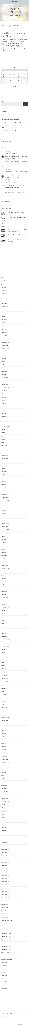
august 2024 (4, 352)
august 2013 (4, 766)
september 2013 (5, 762)
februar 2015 (4, 707)
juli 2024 (3, 355)
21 (18, 78)
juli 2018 (3, 575)
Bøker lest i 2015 (5, 862)
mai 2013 (3, 775)
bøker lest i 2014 (5, 859)
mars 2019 (3, 549)
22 (21, 78)
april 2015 (3, 701)
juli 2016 (3, 652)
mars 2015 (3, 704)
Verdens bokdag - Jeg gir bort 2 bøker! (17, 217)
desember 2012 (4, 791)
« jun (13, 86)
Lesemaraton (4, 923)
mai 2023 (3, 400)
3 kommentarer (21, 54)
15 (21, 76)
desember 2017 (4, 597)
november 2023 (5, 381)
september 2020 (5, 500)
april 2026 (3, 293)
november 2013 (5, 756)
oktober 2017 (4, 604)
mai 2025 (3, 322)
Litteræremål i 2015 (6, 952)
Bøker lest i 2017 (5, 868)
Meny (15, 2)
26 (10, 80)
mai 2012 (3, 814)
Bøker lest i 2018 (5, 872)
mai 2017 (3, 620)
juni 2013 (3, 772)
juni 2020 (3, 507)
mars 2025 (3, 329)
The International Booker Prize (8, 985)
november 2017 (5, 601)
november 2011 (5, 833)
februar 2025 (4, 332)
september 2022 (5, 426)
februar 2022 (4, 445)
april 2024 (3, 364)
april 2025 (3, 326)
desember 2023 (4, 377)
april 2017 (3, 623)
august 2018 (4, 571)
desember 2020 (4, 491)
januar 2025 (4, 335)
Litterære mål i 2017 (6, 943)
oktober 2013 (4, 759)
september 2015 (5, 685)
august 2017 (4, 610)
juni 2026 (3, 287)
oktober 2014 (4, 720)
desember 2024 (4, 339)
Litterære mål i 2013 (6, 930)
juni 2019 (3, 539)
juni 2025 (3, 319)
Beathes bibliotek (14, 11)
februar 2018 (4, 591)
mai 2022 (3, 439)
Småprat (3, 978)
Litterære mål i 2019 (6, 949)
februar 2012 (4, 824)
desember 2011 (4, 830)
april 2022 (3, 442)
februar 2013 (4, 785)
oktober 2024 (4, 345)
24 (3, 80)
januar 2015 (4, 711)
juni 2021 (3, 471)
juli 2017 (3, 614)
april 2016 (3, 662)
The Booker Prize (5, 982)
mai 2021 (3, 474)
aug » (16, 86)
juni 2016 (3, 656)
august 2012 (4, 804)
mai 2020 (3, 510)
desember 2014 (4, 714)
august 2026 (4, 280)
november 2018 (5, 562)
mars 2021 (3, 481)
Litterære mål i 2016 (6, 939)
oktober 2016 (4, 643)
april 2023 (3, 403)
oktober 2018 (4, 565)
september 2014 (5, 723)
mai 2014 (3, 736)
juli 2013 (3, 769)
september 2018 (5, 568)
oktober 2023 (4, 384)
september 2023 (5, 387)
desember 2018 (4, 559)
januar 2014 (4, 749)
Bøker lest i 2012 (5, 852)
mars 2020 (3, 516)
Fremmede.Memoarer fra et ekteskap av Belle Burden (13, 122)
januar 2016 (4, 672)
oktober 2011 (4, 837)
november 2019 (5, 523)
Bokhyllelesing (4, 904)
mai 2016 (3, 659)
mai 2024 (3, 361)
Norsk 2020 (4, 975)
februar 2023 (4, 410)
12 (10, 76)
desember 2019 (4, 520)
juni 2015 (3, 694)
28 (18, 80)
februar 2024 (4, 371)
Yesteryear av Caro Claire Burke (8, 130)
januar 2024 (4, 374)
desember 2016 (4, 636)
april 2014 (3, 740)
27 (14, 80)
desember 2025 (4, 306)
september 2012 (5, 801)
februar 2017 (4, 630)
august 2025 (4, 313)
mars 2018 (3, 588)
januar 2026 (4, 303)
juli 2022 (3, 432)
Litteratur (3, 927)
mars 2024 (3, 368)
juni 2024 (3, 358)
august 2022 (4, 429)
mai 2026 (3, 290)
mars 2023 (3, 407)
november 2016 (5, 639)
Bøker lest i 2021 (5, 881)
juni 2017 (3, 617)
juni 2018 (3, 578)
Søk (2, 101)
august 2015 (4, 688)
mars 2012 (3, 821)
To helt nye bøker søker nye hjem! (16, 212)
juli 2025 (3, 316)
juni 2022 (3, 436)
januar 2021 (4, 487)
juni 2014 (3, 733)
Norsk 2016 (4, 962)
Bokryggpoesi (4, 907)
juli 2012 (3, 808)
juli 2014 (3, 730)
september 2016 (5, 646)
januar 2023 (4, 413)
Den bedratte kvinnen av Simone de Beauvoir (11, 134)
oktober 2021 (4, 458)
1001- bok (3, 846)
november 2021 (5, 455)
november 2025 (5, 309)
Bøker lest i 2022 (5, 884)
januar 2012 (4, 827)
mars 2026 (3, 297)
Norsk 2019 (4, 972)
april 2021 (3, 478)
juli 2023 (3, 394)
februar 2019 (4, 552)
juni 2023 (3, 397)
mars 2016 (3, 665)
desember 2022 (4, 416)
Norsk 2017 (4, 965)
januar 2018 (4, 594)
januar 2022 (4, 449)
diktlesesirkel (4, 914)
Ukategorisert (4, 988)
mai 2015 (3, 698)
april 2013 (3, 778)
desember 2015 (4, 675)
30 (25, 80)
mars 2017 (3, 626)
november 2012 (5, 795)
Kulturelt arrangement (6, 920)
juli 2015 (3, 691)
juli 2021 (3, 468)
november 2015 (5, 678)
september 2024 (5, 348)
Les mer (24, 51)
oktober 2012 (4, 798)
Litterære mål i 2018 (6, 946)
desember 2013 (4, 753)
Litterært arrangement (6, 956)
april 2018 (3, 584)
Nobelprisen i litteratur (6, 959)
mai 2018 (3, 581)
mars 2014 (3, 743)
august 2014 (4, 727)
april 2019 (3, 546)
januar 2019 (4, 555)
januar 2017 (4, 633)
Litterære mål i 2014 (6, 933)
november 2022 (5, 419)
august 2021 (4, 465)
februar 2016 (4, 668)
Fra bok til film (4, 917)
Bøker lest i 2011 (5, 849)
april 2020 (3, 513)
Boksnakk (3, 910)
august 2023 (4, 390)
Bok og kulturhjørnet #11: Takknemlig (17, 234)
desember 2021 (4, 452)
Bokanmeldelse (5, 901)
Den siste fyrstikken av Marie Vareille (10, 119)
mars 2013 (3, 782)
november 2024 (5, 342)
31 (3, 82)
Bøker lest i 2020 (5, 878)
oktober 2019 (4, 526)
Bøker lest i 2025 (5, 894)
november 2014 (5, 717)
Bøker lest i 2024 (5, 891)
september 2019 (5, 529)
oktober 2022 (4, 423)
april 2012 (3, 817)
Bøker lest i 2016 (5, 865)
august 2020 (4, 504)
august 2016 (4, 649)
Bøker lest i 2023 (5, 888)
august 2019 (4, 533)
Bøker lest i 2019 (5, 875)
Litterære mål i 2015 (6, 936)
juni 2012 (3, 811)
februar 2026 (4, 300)
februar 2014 (4, 746)
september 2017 (5, 607)
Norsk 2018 (4, 969)
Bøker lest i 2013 (5, 855)
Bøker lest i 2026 (5, 897)
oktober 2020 (4, 497)
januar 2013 (4, 788)
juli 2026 (3, 284)
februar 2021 (4, 484)
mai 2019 (3, 542)
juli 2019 (3, 536)
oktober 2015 (4, 681)
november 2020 (5, 494)
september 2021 (5, 461)
